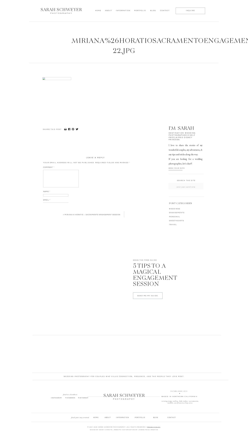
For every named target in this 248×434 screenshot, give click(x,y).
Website (47, 208)
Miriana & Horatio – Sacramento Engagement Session (92, 214)
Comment (48, 167)
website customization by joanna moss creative (136, 429)
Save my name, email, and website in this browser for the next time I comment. (86, 220)
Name (46, 191)
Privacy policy (153, 427)
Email (46, 200)
